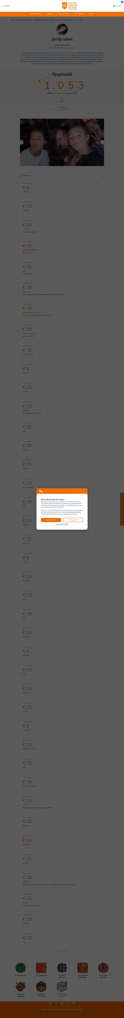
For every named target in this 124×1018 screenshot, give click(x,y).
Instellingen (73, 520)
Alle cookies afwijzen (62, 524)
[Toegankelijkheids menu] (122, 2)
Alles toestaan (51, 520)
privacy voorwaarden (46, 507)
